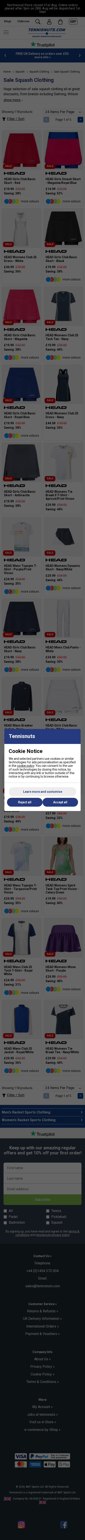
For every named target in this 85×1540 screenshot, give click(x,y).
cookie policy (25, 765)
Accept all (60, 802)
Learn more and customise (42, 791)
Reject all (24, 802)
